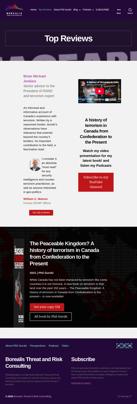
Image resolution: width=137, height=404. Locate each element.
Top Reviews (45, 9)
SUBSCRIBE (102, 9)
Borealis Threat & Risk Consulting (32, 396)
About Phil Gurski (62, 9)
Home (33, 9)
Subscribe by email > (81, 383)
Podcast (87, 9)
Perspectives (37, 345)
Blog (75, 9)
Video (65, 345)
